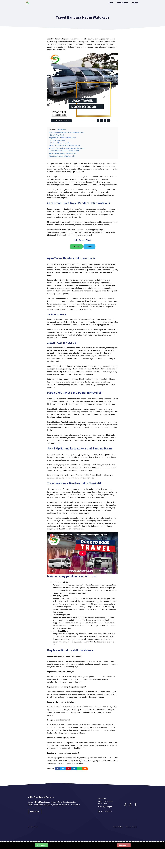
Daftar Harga (122, 3)
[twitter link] (130, 804)
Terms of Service (131, 827)
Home (111, 3)
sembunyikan (62, 129)
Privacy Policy (118, 827)
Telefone (89, 246)
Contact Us (34, 811)
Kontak (135, 3)
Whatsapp (76, 246)
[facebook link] (135, 804)
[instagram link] (125, 804)
